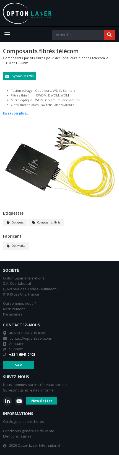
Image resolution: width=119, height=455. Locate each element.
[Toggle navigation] (7, 34)
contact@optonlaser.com (30, 338)
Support (16, 348)
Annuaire (16, 343)
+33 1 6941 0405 (22, 354)
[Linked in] (7, 401)
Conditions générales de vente (28, 430)
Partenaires (12, 314)
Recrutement (14, 308)
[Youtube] (19, 401)
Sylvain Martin (22, 76)
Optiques (17, 222)
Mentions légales (17, 436)
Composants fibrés (48, 222)
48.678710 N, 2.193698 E (28, 333)
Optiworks (18, 246)
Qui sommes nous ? (19, 303)
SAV (18, 364)
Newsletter (41, 400)
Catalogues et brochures (23, 421)
